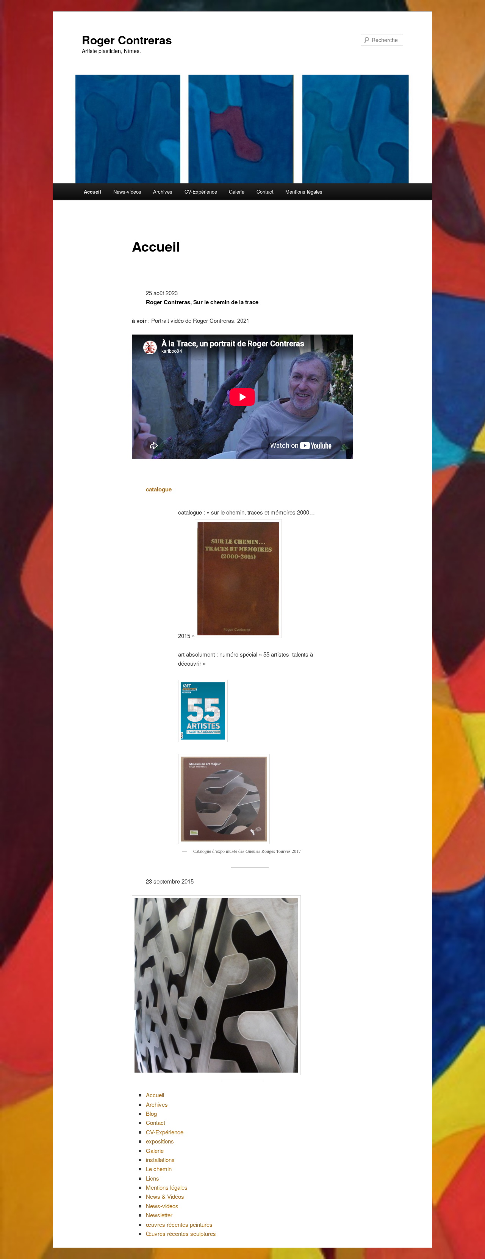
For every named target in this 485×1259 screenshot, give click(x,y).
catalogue (159, 489)
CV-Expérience (201, 191)
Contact (265, 191)
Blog (151, 1113)
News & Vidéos (165, 1196)
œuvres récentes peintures (179, 1224)
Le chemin (159, 1169)
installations (160, 1160)
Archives (162, 191)
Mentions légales (303, 191)
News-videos (127, 191)
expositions (160, 1141)
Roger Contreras (127, 39)
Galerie (236, 191)
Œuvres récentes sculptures (181, 1233)
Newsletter (159, 1215)
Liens (152, 1178)
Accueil (92, 191)
